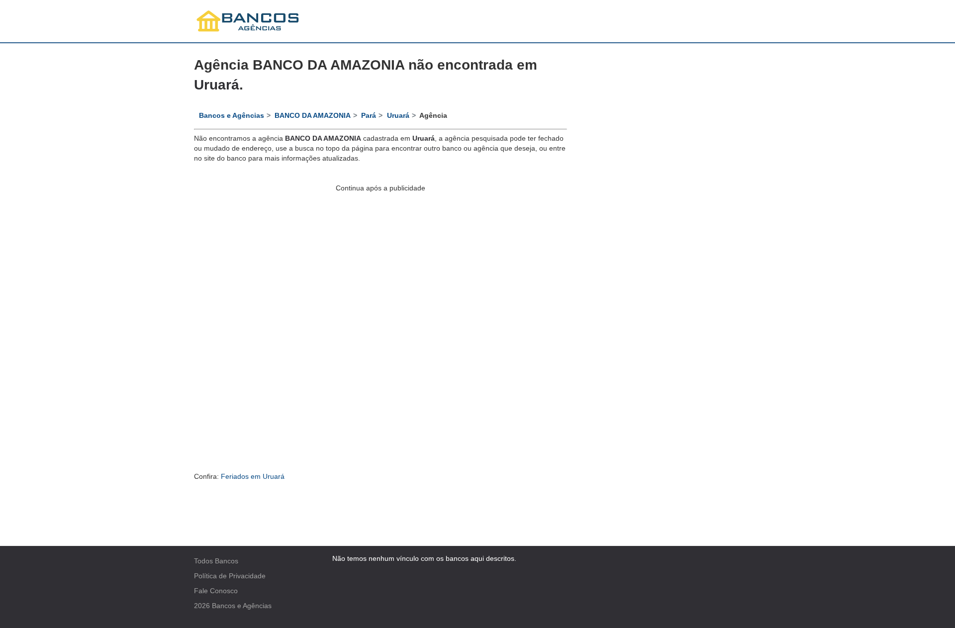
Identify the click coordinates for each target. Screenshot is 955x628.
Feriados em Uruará (253, 476)
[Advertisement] (380, 262)
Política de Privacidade (230, 576)
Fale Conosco (216, 591)
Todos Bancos (216, 561)
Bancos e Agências (242, 606)
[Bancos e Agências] (248, 21)
